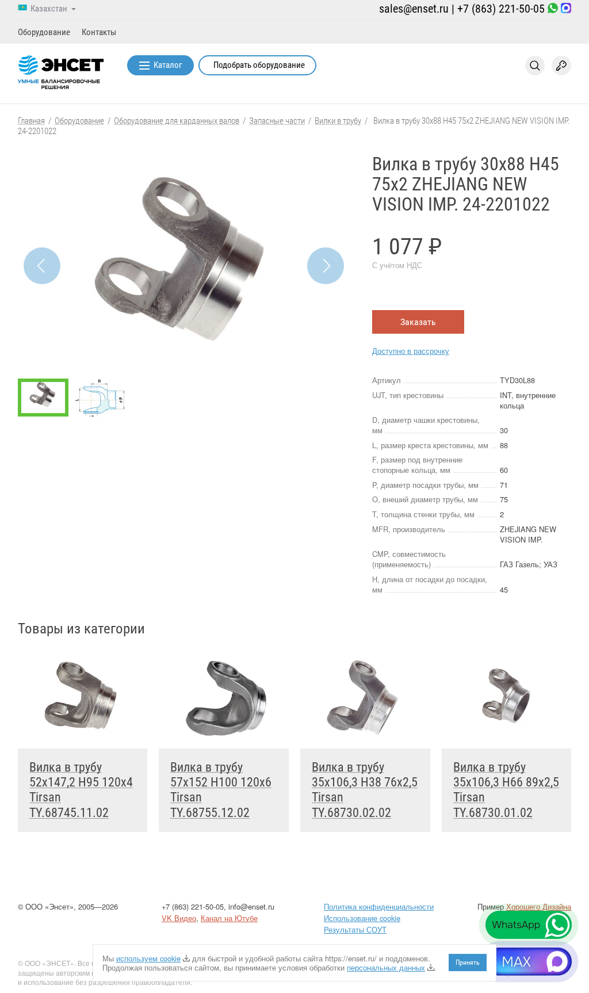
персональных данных (386, 967)
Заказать (418, 321)
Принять (468, 962)
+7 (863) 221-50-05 (501, 8)
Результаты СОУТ (355, 929)
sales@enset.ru (414, 8)
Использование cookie (362, 917)
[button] (325, 265)
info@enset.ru (251, 906)
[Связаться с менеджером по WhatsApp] (553, 9)
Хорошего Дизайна (538, 906)
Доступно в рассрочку (410, 350)
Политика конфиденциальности (379, 906)
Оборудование (44, 32)
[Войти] (561, 65)
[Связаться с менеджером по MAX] (566, 9)
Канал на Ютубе (229, 917)
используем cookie (148, 958)
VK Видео (179, 917)
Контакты (99, 32)
